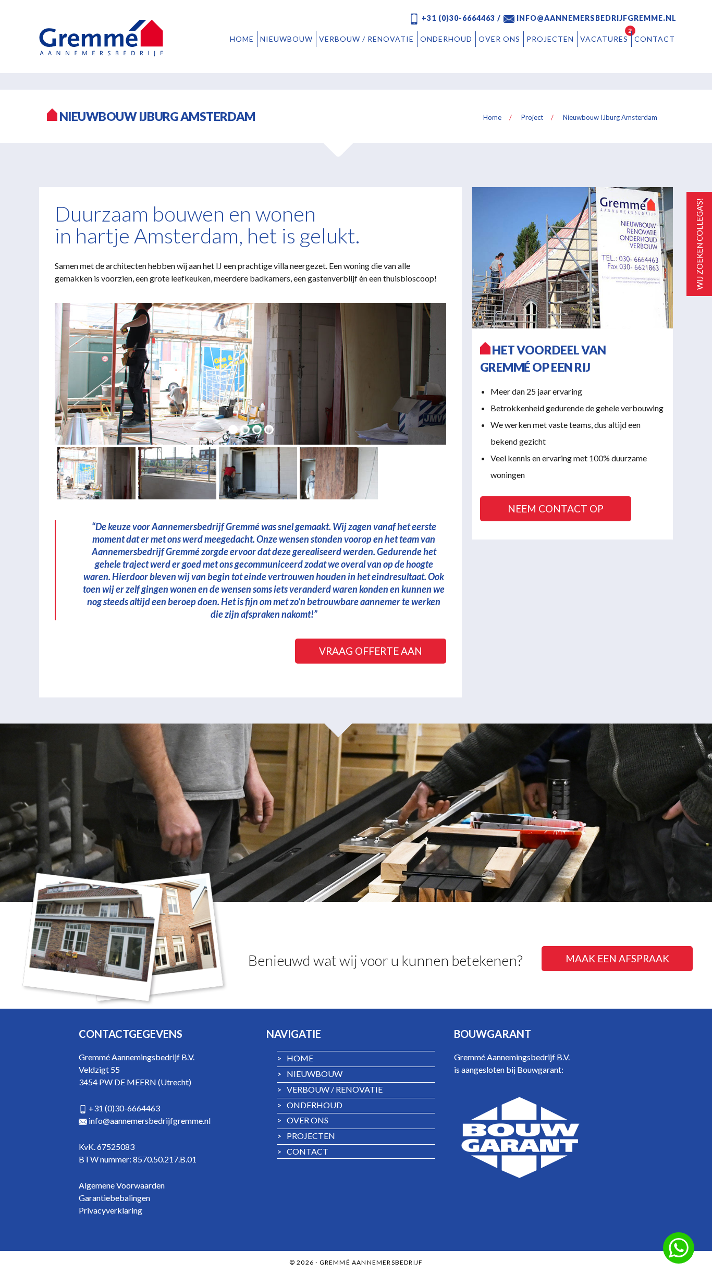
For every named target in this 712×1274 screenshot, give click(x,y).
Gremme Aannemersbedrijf (103, 38)
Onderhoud (309, 1105)
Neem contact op (556, 508)
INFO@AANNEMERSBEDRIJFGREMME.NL (595, 18)
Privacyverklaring (110, 1210)
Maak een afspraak (617, 958)
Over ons (302, 1120)
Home (295, 1058)
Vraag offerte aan (370, 651)
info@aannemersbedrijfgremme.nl (150, 1120)
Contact (302, 1151)
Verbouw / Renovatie (330, 1089)
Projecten (306, 1136)
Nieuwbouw (309, 1074)
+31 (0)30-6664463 (124, 1108)
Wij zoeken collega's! (699, 244)
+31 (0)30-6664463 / (460, 18)
